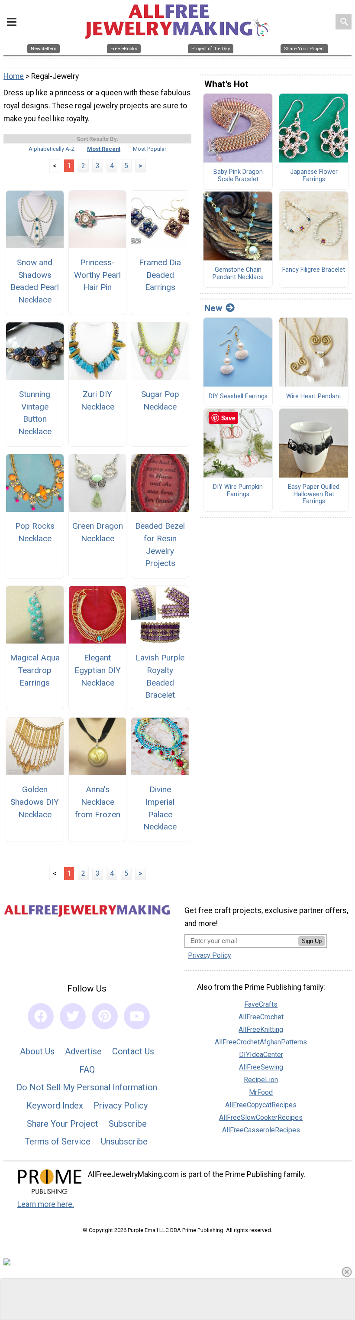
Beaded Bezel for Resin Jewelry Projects (160, 544)
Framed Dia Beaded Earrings (160, 275)
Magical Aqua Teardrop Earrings (35, 670)
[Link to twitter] (73, 1016)
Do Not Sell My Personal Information (86, 1087)
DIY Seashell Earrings (238, 396)
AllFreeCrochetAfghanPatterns (261, 1042)
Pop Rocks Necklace (35, 532)
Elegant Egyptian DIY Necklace (97, 670)
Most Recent (103, 149)
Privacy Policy (121, 1105)
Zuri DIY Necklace (97, 400)
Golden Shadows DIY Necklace (34, 801)
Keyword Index (54, 1105)
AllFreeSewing (261, 1067)
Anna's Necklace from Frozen (97, 801)
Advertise (83, 1051)
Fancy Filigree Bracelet (313, 270)
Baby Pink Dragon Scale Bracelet (238, 176)
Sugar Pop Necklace (160, 400)
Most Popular (149, 149)
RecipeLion (261, 1080)
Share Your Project (62, 1123)
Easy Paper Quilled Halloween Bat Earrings (313, 494)
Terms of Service (57, 1141)
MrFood (261, 1092)
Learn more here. (45, 1204)
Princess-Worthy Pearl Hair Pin (97, 275)
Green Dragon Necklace (97, 532)
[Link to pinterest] (105, 1016)
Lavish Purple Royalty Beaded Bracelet (160, 676)
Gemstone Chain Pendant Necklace (238, 274)
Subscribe (128, 1123)
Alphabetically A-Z (51, 149)
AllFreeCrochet (261, 1017)
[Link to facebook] (41, 1016)
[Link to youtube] (137, 1016)
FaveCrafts (261, 1004)
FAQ (87, 1069)
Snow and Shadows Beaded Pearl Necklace (34, 281)
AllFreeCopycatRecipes (261, 1105)
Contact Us (133, 1051)
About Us (37, 1051)
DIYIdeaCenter (261, 1054)
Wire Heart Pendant (313, 396)
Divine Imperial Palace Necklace (160, 808)
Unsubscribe (124, 1141)
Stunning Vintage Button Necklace (35, 412)
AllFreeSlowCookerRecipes (261, 1117)
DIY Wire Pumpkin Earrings (238, 491)
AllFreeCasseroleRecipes (261, 1130)
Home (13, 76)
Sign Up (312, 941)
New (213, 308)
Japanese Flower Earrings (314, 176)
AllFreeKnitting (261, 1029)
